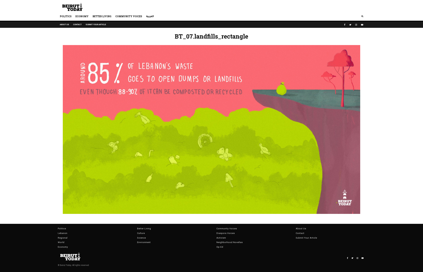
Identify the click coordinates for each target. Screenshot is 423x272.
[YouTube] (362, 24)
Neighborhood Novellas (229, 242)
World (61, 242)
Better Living (102, 16)
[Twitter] (350, 24)
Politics (66, 16)
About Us (64, 25)
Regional (63, 238)
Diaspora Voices (225, 233)
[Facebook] (344, 24)
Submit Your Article (96, 25)
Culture (141, 233)
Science (141, 238)
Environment (144, 242)
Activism (221, 238)
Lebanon (62, 233)
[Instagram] (356, 24)
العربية (150, 16)
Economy (82, 16)
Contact (77, 25)
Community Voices (128, 16)
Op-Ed (219, 247)
